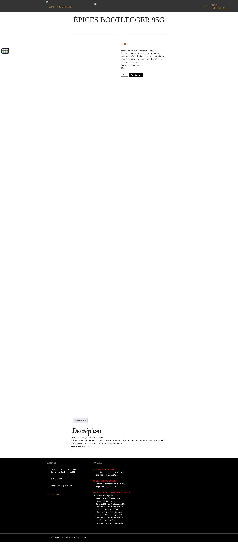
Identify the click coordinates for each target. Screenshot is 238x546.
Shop (214, 5)
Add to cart (136, 75)
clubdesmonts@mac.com (61, 486)
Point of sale (219, 8)
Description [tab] (80, 420)
